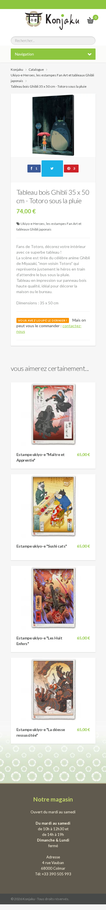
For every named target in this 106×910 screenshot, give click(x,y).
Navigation (24, 54)
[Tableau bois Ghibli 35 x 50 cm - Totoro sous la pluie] (53, 124)
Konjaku (17, 69)
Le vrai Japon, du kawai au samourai (77, 20)
